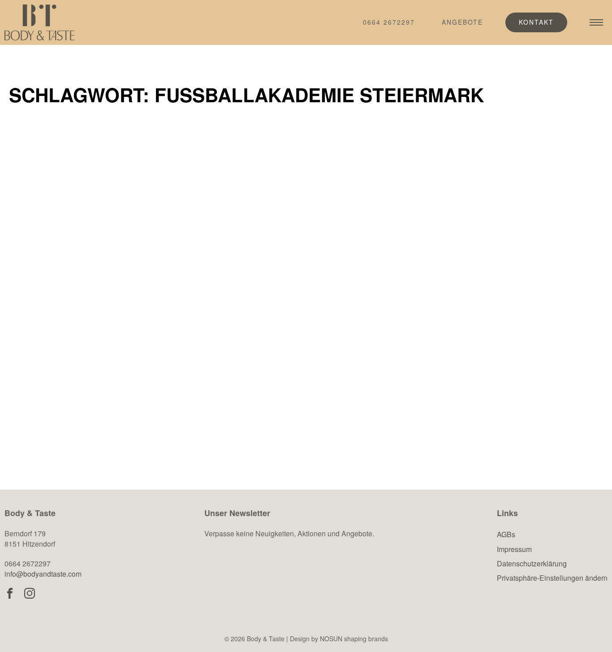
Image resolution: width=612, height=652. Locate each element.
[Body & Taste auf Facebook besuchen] (9, 593)
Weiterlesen (63, 427)
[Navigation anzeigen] (596, 22)
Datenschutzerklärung (532, 563)
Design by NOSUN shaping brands (339, 638)
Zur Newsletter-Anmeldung (283, 578)
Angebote (462, 21)
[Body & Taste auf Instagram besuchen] (29, 593)
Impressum (514, 549)
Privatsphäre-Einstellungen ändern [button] (552, 578)
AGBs (506, 534)
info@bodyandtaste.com (43, 574)
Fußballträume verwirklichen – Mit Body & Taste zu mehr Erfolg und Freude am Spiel (103, 329)
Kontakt (536, 21)
